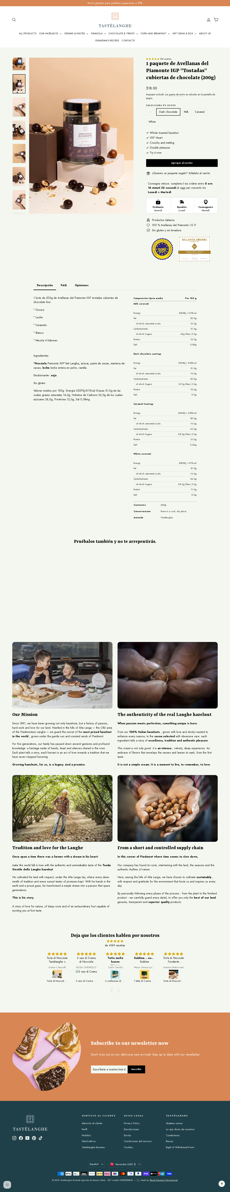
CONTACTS (128, 40)
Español (94, 1164)
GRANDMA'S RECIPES (107, 40)
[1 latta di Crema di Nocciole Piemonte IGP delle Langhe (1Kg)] (144, 974)
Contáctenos (173, 1135)
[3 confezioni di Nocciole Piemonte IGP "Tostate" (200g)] (115, 974)
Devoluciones (131, 1129)
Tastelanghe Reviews (93, 1147)
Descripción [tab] (45, 285)
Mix (151, 112)
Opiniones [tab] (82, 285)
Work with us (89, 1141)
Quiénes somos (174, 1123)
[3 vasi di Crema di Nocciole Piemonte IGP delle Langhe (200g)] (86, 974)
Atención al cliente (92, 1123)
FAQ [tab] (64, 285)
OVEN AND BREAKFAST (154, 33)
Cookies (128, 1147)
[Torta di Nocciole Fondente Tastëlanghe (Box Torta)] (173, 974)
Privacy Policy (132, 1123)
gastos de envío (177, 94)
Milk (186, 112)
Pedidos (86, 1135)
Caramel (200, 112)
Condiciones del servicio (138, 1141)
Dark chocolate (168, 112)
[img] (115, 941)
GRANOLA (97, 33)
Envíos (127, 1135)
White (152, 122)
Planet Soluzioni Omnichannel (164, 1180)
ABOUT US (205, 33)
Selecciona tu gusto (161, 106)
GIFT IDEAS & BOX (183, 33)
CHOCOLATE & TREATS (121, 33)
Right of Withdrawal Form (180, 1147)
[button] (153, 58)
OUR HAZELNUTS (49, 33)
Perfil (84, 1129)
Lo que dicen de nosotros (180, 1129)
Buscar (169, 1141)
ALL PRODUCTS (27, 33)
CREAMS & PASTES (75, 33)
